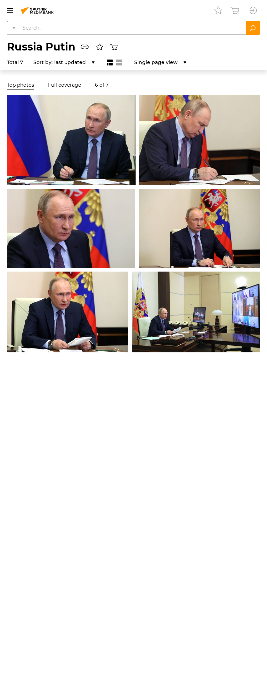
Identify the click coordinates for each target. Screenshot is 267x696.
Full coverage (64, 85)
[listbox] (74, 62)
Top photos (20, 85)
